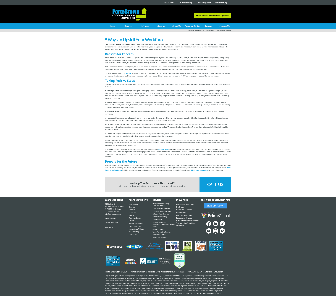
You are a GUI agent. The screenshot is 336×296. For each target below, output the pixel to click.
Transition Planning (159, 235)
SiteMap (208, 272)
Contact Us (133, 235)
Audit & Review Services (161, 208)
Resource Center (135, 218)
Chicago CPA (133, 204)
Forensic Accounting (160, 217)
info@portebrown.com (113, 214)
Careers (132, 221)
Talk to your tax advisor (199, 170)
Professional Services (184, 218)
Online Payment (204, 3)
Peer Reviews (157, 219)
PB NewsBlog (221, 3)
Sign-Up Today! (215, 206)
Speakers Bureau (159, 229)
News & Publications (196, 30)
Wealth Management (160, 237)
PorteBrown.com (137, 272)
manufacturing (163, 149)
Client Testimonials (135, 226)
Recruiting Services (159, 222)
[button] (129, 26)
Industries (132, 212)
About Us (132, 215)
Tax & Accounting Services (162, 232)
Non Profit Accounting (184, 215)
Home (112, 26)
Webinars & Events (224, 30)
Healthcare (180, 207)
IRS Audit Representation (162, 211)
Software (132, 210)
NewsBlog (210, 30)
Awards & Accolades (136, 223)
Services (132, 207)
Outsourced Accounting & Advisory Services (161, 205)
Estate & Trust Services (161, 214)
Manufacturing (181, 212)
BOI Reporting (186, 3)
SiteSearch (218, 272)
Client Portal (169, 3)
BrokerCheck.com (111, 223)
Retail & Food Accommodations (187, 221)
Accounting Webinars (136, 229)
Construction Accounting (185, 204)
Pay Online (109, 227)
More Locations (110, 218)
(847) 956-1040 (110, 209)
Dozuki (128, 73)
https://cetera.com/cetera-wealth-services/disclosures (161, 286)
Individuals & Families (184, 210)
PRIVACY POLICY (194, 272)
